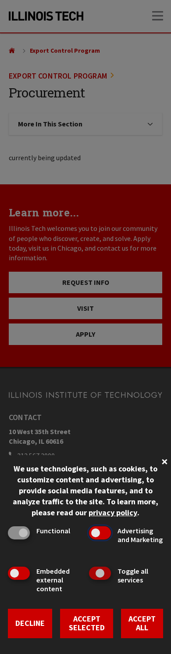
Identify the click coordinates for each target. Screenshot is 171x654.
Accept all (142, 623)
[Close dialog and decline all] (164, 460)
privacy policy (113, 512)
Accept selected (87, 623)
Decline (30, 623)
